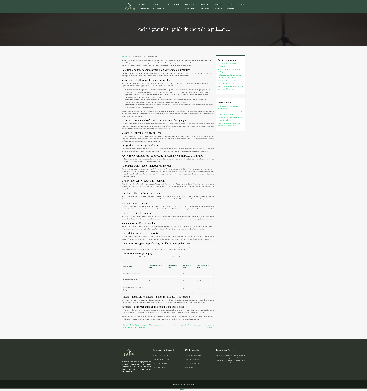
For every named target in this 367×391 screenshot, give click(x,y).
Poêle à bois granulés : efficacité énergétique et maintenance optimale (192, 326)
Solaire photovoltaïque (158, 6)
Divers (242, 4)
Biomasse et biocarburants (190, 6)
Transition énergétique (231, 6)
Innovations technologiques (205, 6)
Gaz (169, 4)
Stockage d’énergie (218, 6)
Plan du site (183, 390)
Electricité (177, 4)
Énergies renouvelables (144, 6)
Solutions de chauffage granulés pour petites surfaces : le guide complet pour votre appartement (143, 326)
